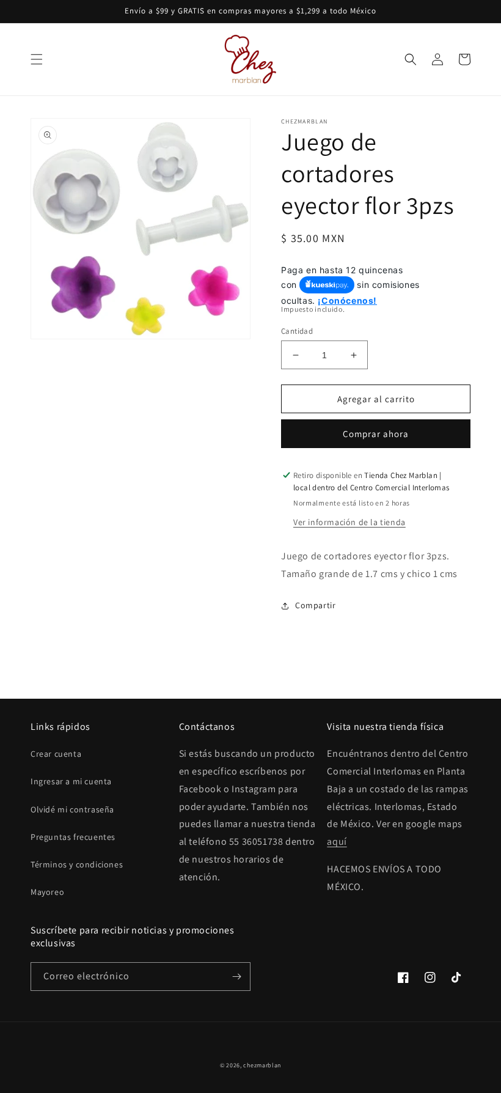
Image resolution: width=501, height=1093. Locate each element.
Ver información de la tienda (349, 522)
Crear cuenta (56, 753)
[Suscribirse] (236, 976)
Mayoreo (47, 891)
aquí (336, 841)
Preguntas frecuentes (73, 836)
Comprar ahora (376, 434)
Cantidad (297, 331)
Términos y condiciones (77, 864)
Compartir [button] (315, 605)
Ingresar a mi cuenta (71, 781)
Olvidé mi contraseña (72, 809)
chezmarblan (262, 1065)
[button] (36, 59)
